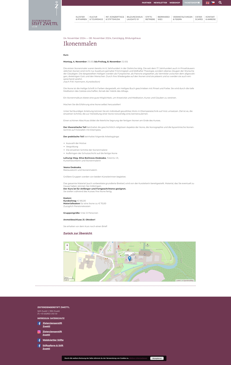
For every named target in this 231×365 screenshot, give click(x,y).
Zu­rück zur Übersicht (77, 233)
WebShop (175, 2)
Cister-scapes (199, 18)
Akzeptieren (157, 358)
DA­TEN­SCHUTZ (57, 318)
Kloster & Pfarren (81, 18)
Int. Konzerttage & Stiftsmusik (115, 18)
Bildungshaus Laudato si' (135, 18)
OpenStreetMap (188, 280)
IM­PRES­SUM (43, 318)
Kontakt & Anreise (211, 18)
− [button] (67, 249)
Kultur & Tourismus (96, 18)
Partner (146, 2)
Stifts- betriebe (150, 18)
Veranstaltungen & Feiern (182, 18)
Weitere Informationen (138, 358)
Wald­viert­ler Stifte (53, 340)
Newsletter (160, 2)
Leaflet (178, 280)
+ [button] (67, 245)
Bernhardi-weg (164, 18)
